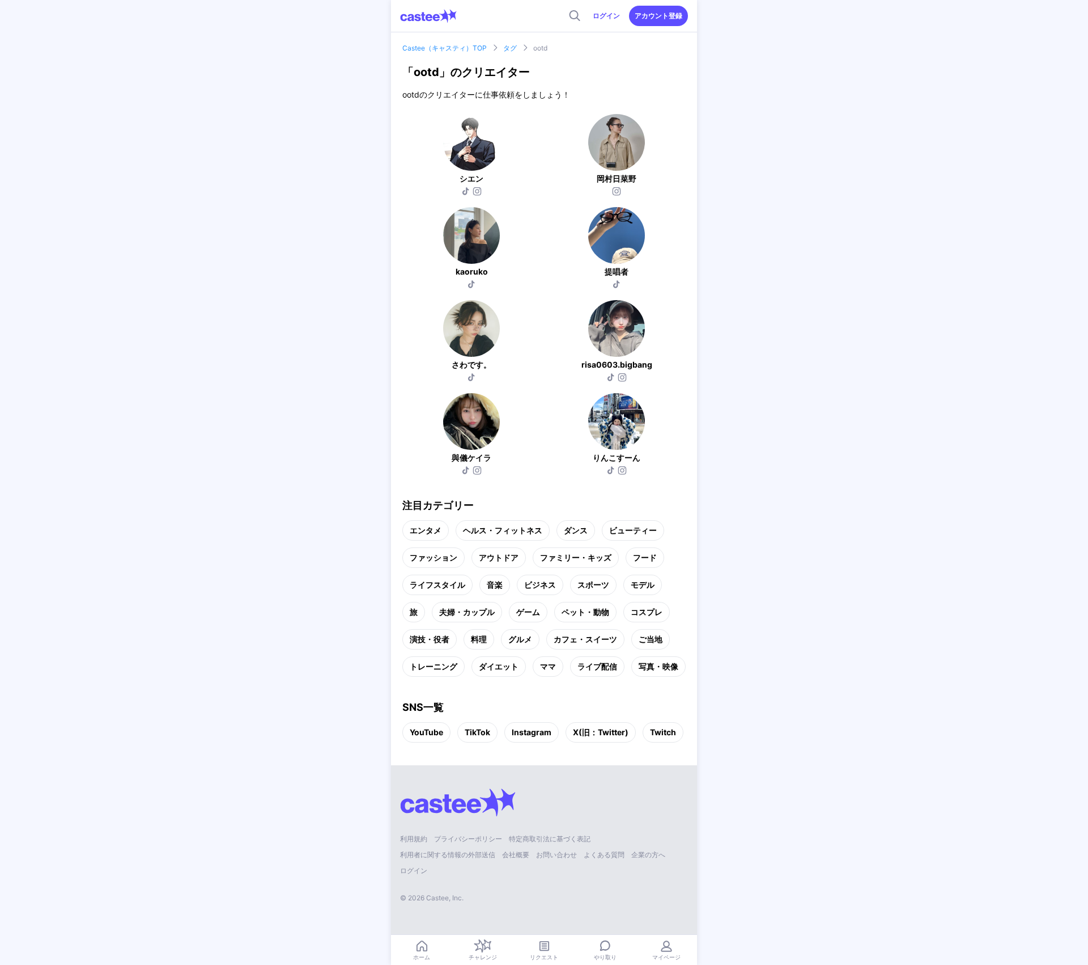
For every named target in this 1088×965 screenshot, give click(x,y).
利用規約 (413, 839)
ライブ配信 (597, 666)
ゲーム (528, 612)
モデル (642, 584)
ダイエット (498, 666)
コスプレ (646, 612)
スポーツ (593, 584)
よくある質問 (604, 854)
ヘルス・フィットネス (502, 530)
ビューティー (633, 530)
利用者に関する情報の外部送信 (447, 854)
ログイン (606, 15)
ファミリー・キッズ (575, 557)
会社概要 (515, 854)
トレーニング (433, 666)
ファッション (433, 557)
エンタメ (425, 530)
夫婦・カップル (467, 612)
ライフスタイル (437, 584)
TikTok (477, 732)
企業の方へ (648, 854)
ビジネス (540, 584)
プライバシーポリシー (468, 839)
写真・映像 (658, 666)
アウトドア (498, 557)
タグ (510, 48)
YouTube (426, 732)
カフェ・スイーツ (585, 639)
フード (645, 557)
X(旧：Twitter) (600, 732)
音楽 (495, 584)
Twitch (663, 732)
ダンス (576, 530)
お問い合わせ (556, 854)
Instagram (531, 732)
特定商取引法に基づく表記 (549, 839)
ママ (548, 666)
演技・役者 (429, 639)
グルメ (520, 639)
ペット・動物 (585, 612)
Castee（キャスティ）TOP (444, 48)
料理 (479, 639)
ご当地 (650, 639)
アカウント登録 (658, 15)
